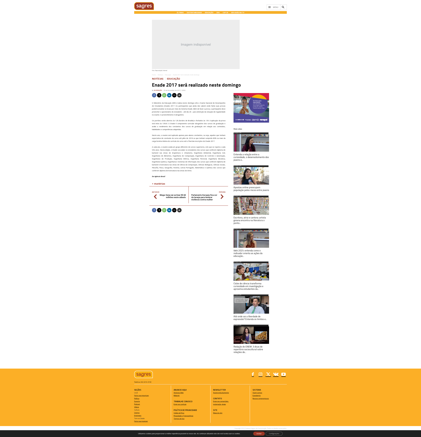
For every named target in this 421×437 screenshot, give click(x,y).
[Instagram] (260, 374)
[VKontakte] (276, 374)
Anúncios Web (179, 392)
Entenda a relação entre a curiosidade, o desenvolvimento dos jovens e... (251, 157)
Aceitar (259, 434)
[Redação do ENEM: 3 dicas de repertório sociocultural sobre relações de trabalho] (251, 335)
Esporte (137, 401)
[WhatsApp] (164, 95)
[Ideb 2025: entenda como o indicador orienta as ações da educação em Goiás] (251, 239)
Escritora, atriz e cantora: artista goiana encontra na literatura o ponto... (250, 220)
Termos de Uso (179, 418)
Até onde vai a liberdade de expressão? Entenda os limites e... (250, 318)
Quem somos (257, 392)
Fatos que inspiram (141, 421)
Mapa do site (217, 413)
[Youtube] (283, 374)
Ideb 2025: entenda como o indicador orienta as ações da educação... (248, 253)
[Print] (179, 95)
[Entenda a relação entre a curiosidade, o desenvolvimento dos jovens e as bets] (251, 143)
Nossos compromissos (261, 398)
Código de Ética (179, 413)
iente (259, 395)
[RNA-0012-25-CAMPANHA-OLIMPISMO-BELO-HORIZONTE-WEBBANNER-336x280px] (251, 122)
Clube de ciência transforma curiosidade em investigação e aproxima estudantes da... (248, 286)
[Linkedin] (169, 95)
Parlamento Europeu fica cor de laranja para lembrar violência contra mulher (204, 197)
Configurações (274, 434)
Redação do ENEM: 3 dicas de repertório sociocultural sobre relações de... (248, 349)
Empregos (137, 415)
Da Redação (158, 90)
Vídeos (136, 407)
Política (136, 398)
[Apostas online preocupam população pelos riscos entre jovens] (251, 176)
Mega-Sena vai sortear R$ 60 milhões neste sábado (173, 196)
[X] (159, 95)
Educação (168, 75)
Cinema (136, 412)
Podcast (137, 404)
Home (154, 75)
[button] (283, 7)
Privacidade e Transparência (183, 416)
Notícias (160, 75)
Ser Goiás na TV (237, 133)
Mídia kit (177, 395)
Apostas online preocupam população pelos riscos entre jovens (251, 189)
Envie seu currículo (180, 404)
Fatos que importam (141, 395)
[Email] (174, 95)
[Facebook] (154, 95)
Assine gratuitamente (221, 392)
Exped (255, 395)
